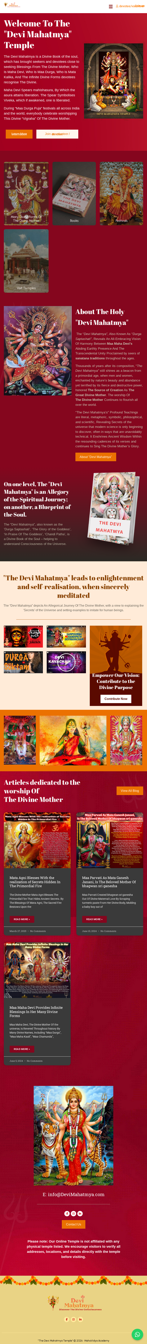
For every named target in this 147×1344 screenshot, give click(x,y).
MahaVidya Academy (96, 1340)
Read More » (22, 919)
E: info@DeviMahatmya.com (74, 1195)
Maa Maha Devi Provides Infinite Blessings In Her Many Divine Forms (36, 1011)
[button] (111, 6)
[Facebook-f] (67, 1213)
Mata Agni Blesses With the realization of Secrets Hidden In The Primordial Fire (35, 881)
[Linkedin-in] (80, 1213)
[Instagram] (73, 1213)
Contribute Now (116, 698)
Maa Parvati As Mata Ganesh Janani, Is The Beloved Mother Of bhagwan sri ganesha (109, 881)
